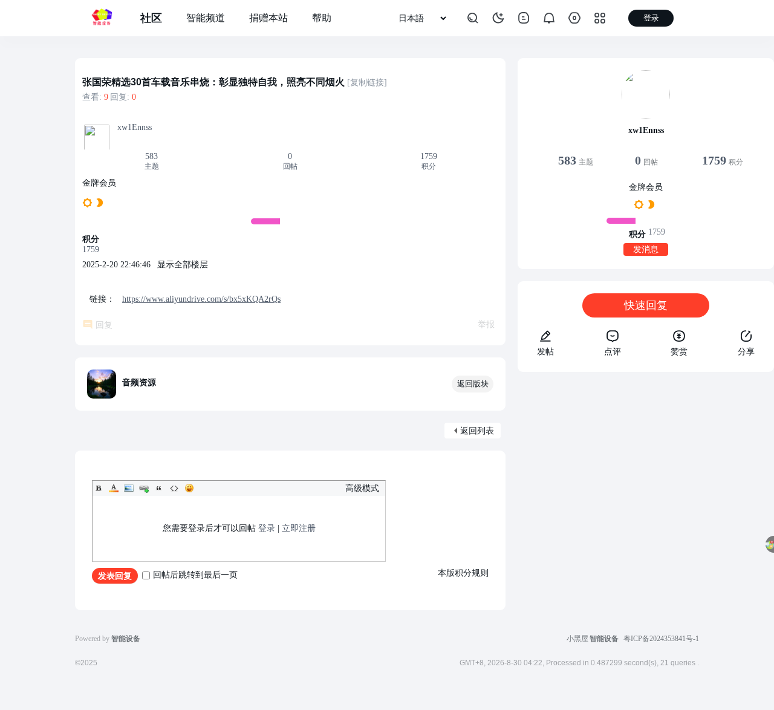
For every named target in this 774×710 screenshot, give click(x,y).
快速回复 (646, 305)
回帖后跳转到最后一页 (195, 574)
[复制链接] (367, 82)
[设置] (574, 18)
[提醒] (549, 18)
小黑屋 (577, 638)
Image (129, 488)
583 (151, 156)
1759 (428, 156)
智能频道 (205, 18)
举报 (486, 324)
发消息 (646, 249)
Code (174, 488)
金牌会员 (99, 182)
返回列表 (477, 430)
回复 (104, 325)
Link (144, 488)
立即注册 (299, 528)
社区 (151, 18)
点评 (612, 351)
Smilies (189, 488)
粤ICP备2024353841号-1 (661, 638)
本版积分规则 (463, 573)
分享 (746, 351)
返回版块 (473, 383)
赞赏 (679, 351)
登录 (266, 528)
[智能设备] (101, 18)
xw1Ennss (134, 127)
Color (114, 488)
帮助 (321, 18)
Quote (159, 488)
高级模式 (362, 488)
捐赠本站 (268, 18)
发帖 (545, 351)
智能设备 (604, 638)
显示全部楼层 (182, 264)
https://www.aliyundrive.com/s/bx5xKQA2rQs (201, 299)
